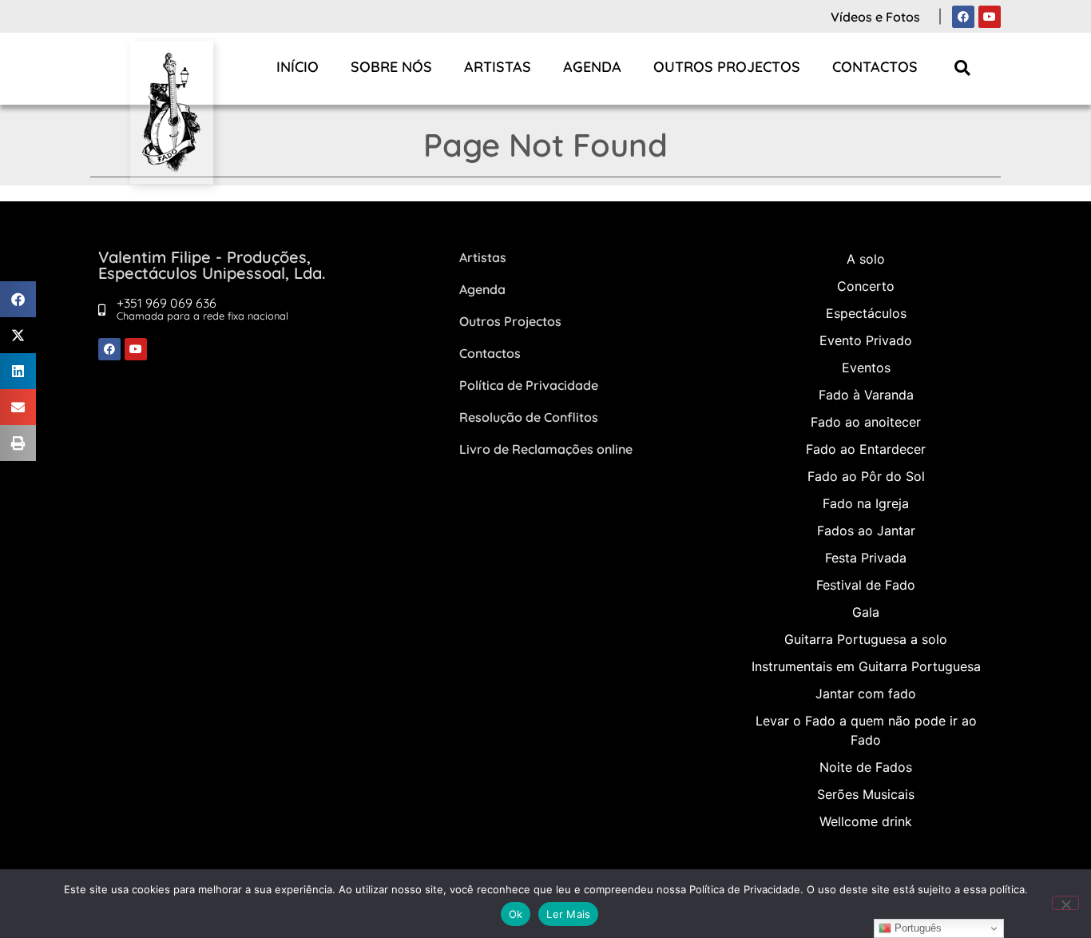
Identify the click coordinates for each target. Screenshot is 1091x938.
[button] (963, 67)
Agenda (592, 67)
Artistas (497, 67)
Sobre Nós (391, 67)
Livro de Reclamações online (546, 449)
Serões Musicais (865, 794)
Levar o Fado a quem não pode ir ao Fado (866, 730)
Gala (865, 612)
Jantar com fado (865, 694)
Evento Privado (865, 340)
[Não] (1065, 903)
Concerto (866, 286)
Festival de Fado (865, 585)
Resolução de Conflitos (528, 417)
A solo (866, 259)
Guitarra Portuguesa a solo (865, 639)
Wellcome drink (865, 821)
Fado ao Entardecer (866, 449)
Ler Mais (568, 914)
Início (297, 67)
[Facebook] (963, 17)
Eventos (866, 368)
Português (916, 928)
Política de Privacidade (528, 385)
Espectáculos (866, 313)
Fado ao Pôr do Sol (866, 476)
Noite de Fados (865, 767)
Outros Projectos (726, 67)
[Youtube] (989, 17)
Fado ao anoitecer (866, 422)
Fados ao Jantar (866, 531)
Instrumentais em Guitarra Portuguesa (866, 666)
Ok (516, 914)
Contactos (875, 67)
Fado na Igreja (866, 503)
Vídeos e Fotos (875, 17)
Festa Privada (866, 558)
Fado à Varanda (866, 395)
